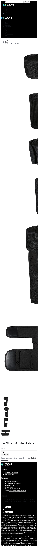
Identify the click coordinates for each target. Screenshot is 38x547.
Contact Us (8, 27)
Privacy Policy (9, 474)
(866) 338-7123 (15, 489)
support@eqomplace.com (17, 491)
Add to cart (5, 454)
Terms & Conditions (11, 473)
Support (7, 25)
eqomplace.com (24, 528)
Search (27, 2)
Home (7, 40)
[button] (9, 34)
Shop (6, 23)
